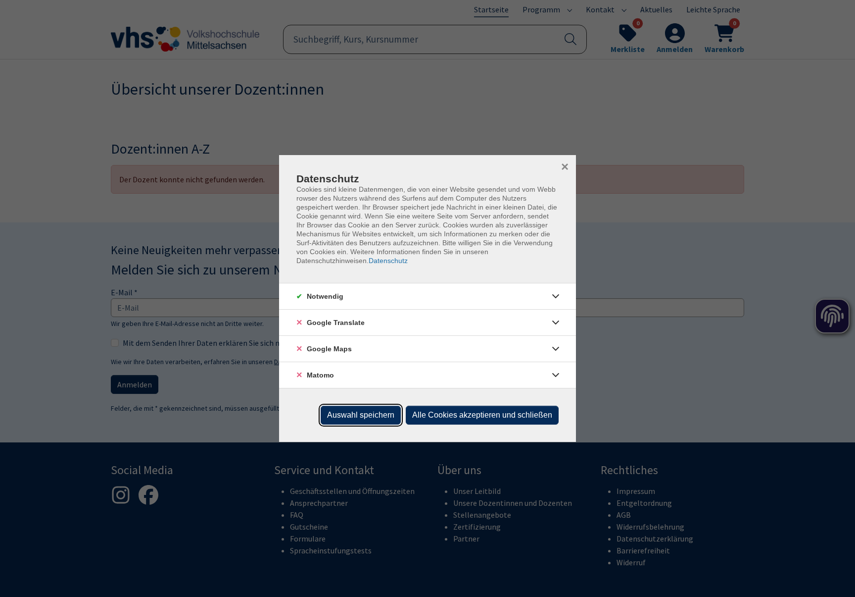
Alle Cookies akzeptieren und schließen (482, 415)
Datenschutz (388, 261)
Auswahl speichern (360, 415)
